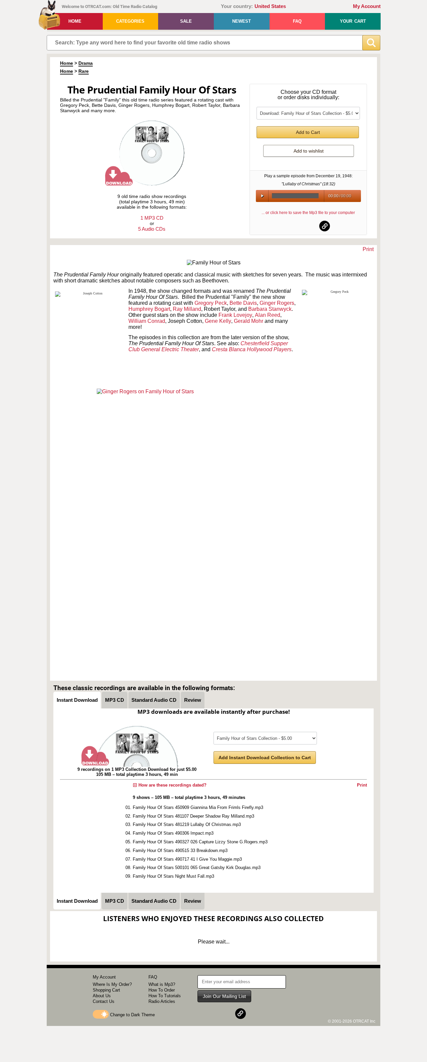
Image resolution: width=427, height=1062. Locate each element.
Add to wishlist (309, 151)
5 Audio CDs (151, 229)
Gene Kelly (218, 321)
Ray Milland (187, 309)
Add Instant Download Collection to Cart (265, 757)
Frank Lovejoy (235, 315)
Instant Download (77, 700)
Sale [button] (186, 21)
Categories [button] (130, 21)
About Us (102, 996)
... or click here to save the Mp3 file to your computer (308, 212)
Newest (241, 21)
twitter (308, 226)
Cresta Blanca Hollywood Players (252, 349)
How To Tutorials (164, 996)
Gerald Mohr (248, 321)
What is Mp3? (161, 984)
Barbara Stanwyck (270, 309)
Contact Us (103, 1001)
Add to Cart (308, 132)
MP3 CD (114, 700)
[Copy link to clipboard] (324, 226)
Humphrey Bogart (149, 309)
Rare (83, 71)
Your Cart (353, 21)
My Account (367, 6)
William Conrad (146, 321)
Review (192, 700)
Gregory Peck (210, 303)
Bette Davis (243, 303)
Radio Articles (161, 1001)
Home (74, 21)
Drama (85, 63)
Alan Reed (267, 315)
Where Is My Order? (112, 984)
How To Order (161, 990)
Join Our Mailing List (224, 996)
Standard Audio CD (153, 700)
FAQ (297, 21)
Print (368, 249)
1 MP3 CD (151, 218)
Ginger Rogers (277, 303)
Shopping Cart (106, 990)
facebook (292, 226)
